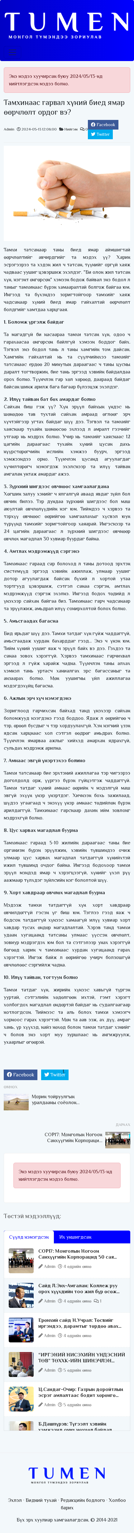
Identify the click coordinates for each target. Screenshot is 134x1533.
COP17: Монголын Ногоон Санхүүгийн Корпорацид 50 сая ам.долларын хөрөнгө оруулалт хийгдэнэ (76, 1260)
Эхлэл (15, 1500)
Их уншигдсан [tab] (75, 1237)
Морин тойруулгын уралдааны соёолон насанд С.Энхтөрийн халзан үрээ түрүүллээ (57, 1106)
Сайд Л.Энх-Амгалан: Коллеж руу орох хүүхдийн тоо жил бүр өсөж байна (77, 1291)
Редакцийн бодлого (82, 1500)
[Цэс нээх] (12, 52)
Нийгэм (71, 129)
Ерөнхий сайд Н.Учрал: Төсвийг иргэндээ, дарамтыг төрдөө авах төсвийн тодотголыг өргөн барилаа (81, 1326)
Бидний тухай (41, 1500)
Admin (9, 129)
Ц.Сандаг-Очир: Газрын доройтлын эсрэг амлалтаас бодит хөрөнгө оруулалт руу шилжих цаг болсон (80, 1395)
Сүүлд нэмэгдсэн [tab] (29, 1237)
